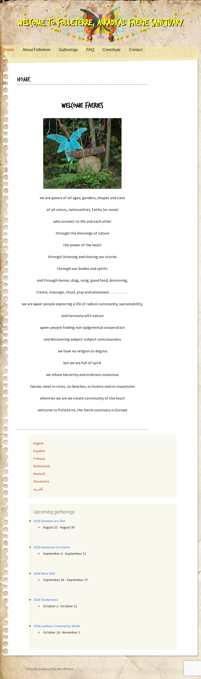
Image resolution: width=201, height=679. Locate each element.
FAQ (90, 50)
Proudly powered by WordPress (50, 669)
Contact (135, 50)
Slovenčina (41, 481)
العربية (38, 489)
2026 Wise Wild (44, 573)
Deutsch (39, 473)
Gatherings (68, 50)
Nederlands (41, 466)
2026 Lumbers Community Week (56, 626)
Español (39, 451)
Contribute (111, 50)
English (38, 443)
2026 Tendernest (45, 599)
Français (39, 458)
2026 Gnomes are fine (49, 521)
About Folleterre (36, 50)
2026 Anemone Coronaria (51, 547)
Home (9, 50)
